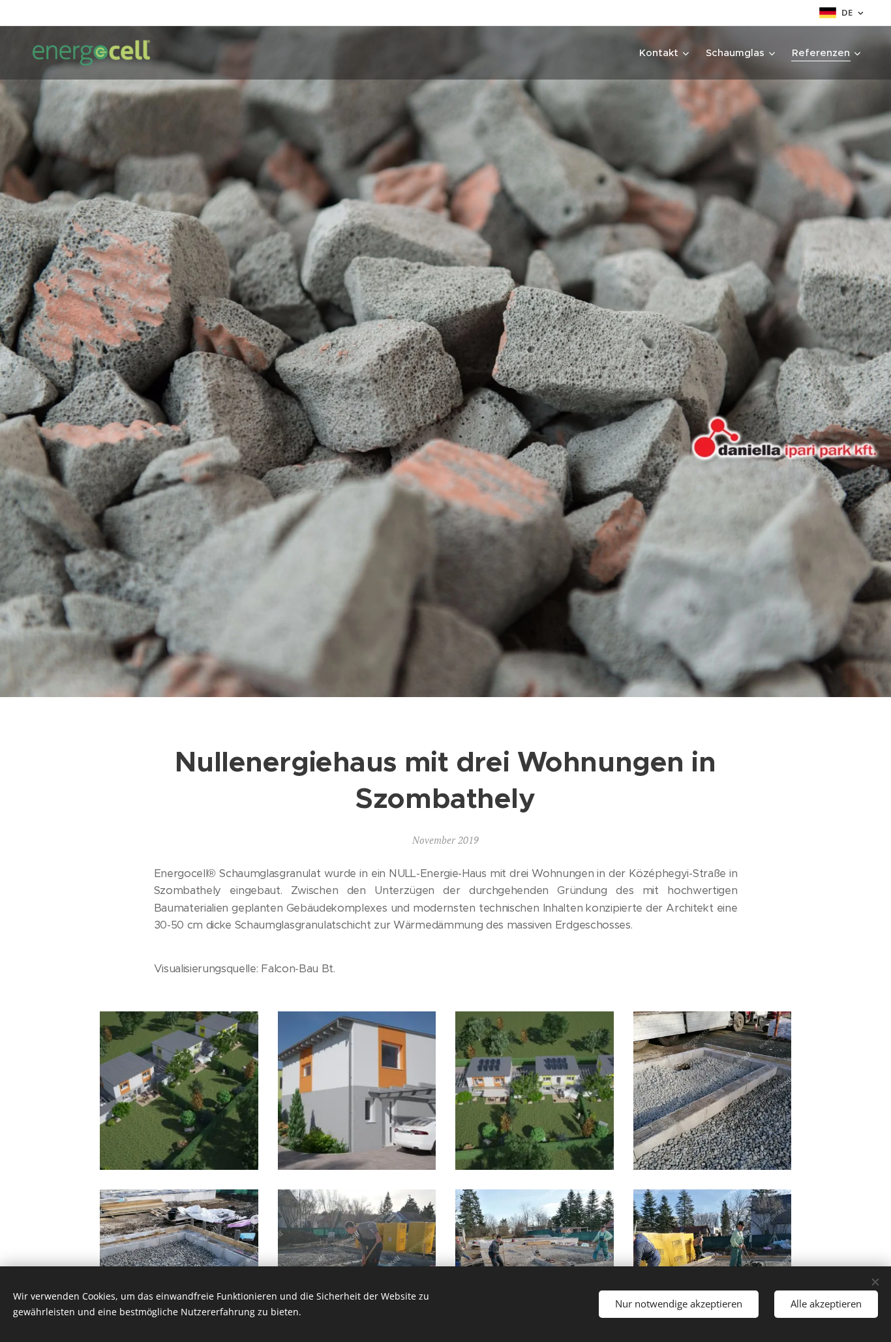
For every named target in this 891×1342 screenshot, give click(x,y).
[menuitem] (665, 53)
